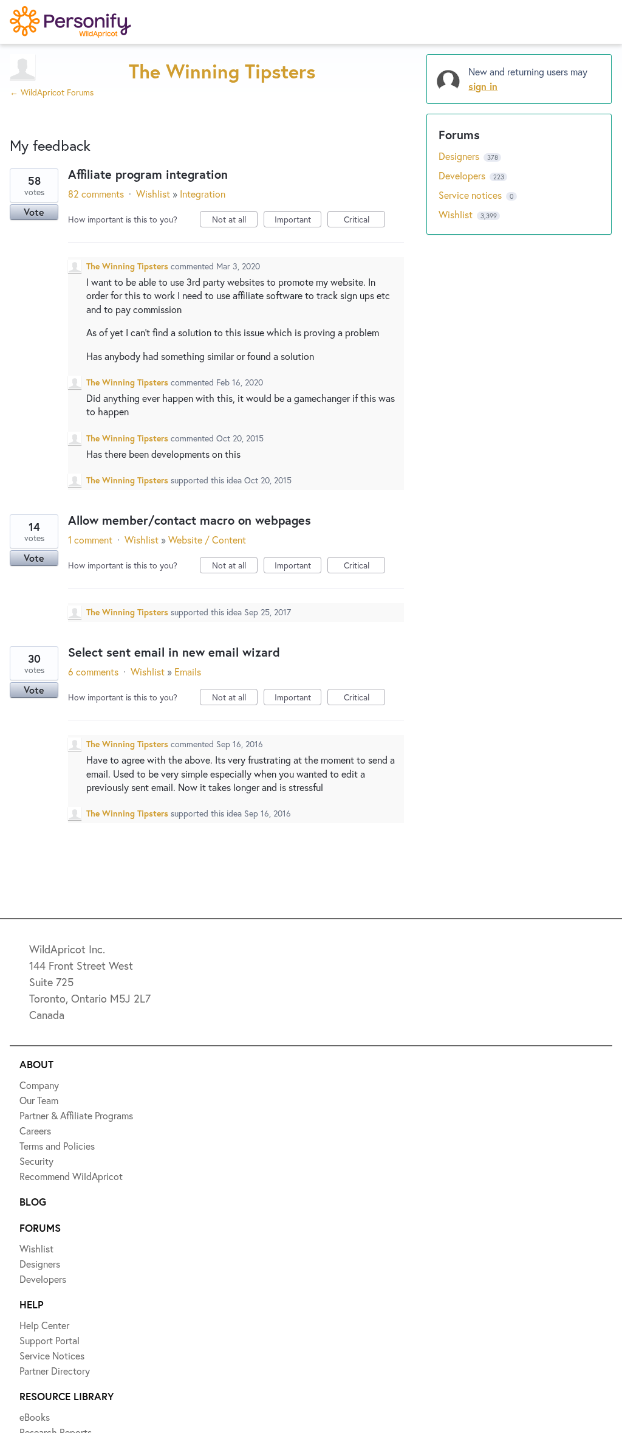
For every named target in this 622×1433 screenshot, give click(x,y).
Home (40, 65)
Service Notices (63, 243)
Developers (53, 199)
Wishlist (45, 110)
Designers (49, 154)
